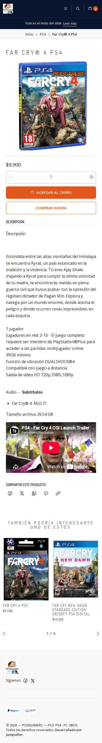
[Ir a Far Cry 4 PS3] (26, 569)
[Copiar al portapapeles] (58, 493)
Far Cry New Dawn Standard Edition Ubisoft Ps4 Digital (71, 609)
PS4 (43, 34)
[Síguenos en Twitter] (32, 680)
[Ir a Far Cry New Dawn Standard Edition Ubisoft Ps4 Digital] (75, 569)
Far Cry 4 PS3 (15, 605)
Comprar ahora (51, 208)
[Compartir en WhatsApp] (34, 493)
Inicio (29, 34)
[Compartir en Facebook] (10, 493)
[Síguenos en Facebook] (25, 680)
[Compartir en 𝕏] (22, 493)
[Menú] (66, 8)
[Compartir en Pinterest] (46, 493)
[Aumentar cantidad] (91, 177)
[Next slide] (97, 634)
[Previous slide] (5, 634)
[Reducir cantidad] (10, 177)
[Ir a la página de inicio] (8, 9)
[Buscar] (78, 8)
